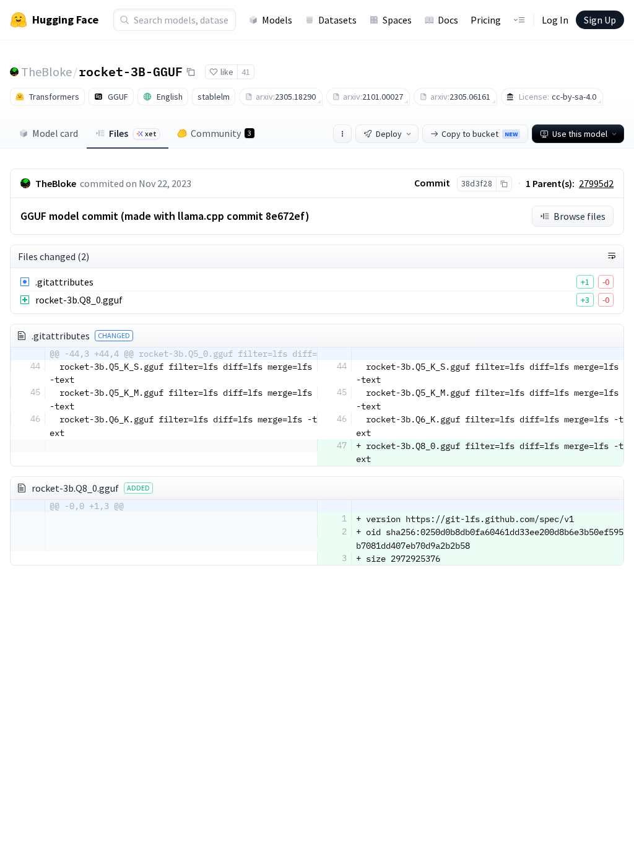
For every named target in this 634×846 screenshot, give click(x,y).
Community (221, 133)
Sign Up (600, 20)
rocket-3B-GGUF (131, 71)
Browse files (580, 216)
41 (245, 71)
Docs (448, 20)
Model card (55, 133)
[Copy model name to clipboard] (190, 72)
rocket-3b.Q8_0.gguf (79, 300)
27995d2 (596, 183)
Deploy (389, 133)
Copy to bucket (479, 133)
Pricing (486, 20)
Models (277, 20)
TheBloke (46, 71)
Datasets (337, 20)
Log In (555, 20)
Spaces (397, 20)
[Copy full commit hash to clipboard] (503, 184)
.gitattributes (64, 282)
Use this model (579, 133)
